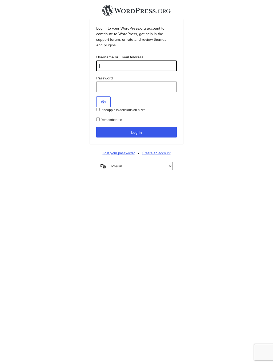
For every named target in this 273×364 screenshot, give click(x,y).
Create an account (156, 153)
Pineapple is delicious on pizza (123, 110)
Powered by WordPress (136, 12)
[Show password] (103, 101)
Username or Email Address (119, 57)
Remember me (111, 120)
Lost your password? (119, 153)
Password (104, 78)
